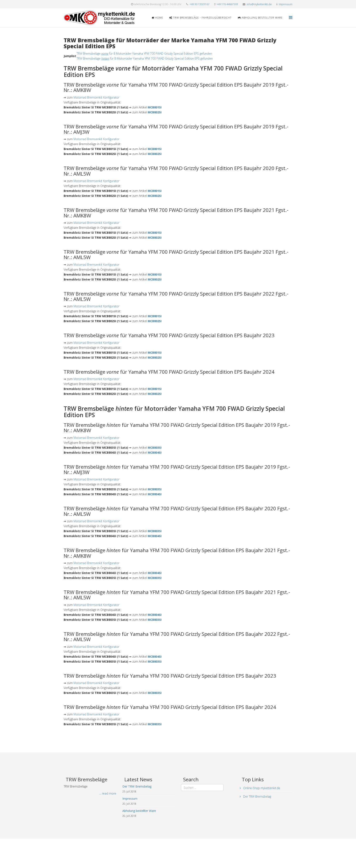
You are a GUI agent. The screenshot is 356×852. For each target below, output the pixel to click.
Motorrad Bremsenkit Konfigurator (96, 97)
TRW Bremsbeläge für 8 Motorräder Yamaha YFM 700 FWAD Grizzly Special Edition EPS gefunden (144, 53)
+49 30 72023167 (200, 4)
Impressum (285, 4)
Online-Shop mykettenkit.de (261, 788)
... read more (107, 793)
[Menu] (290, 17)
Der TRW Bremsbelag (256, 796)
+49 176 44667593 (227, 4)
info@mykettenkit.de (259, 4)
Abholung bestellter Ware (262, 17)
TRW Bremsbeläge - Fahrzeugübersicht (202, 17)
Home (158, 17)
